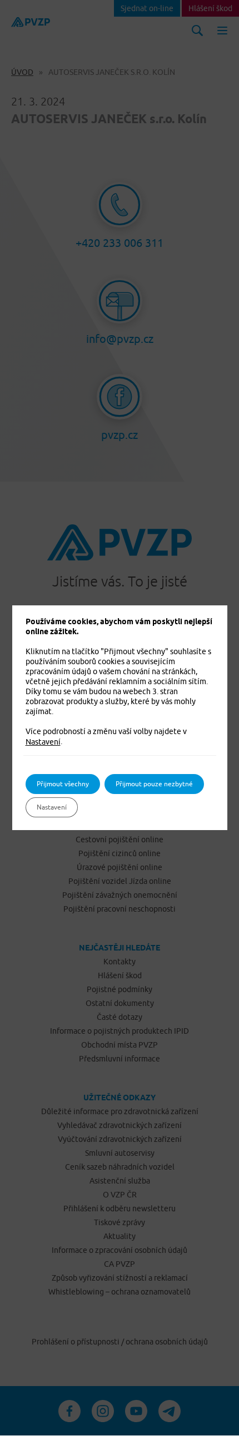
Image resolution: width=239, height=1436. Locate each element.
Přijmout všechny (63, 784)
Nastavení (43, 741)
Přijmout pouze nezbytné (154, 784)
